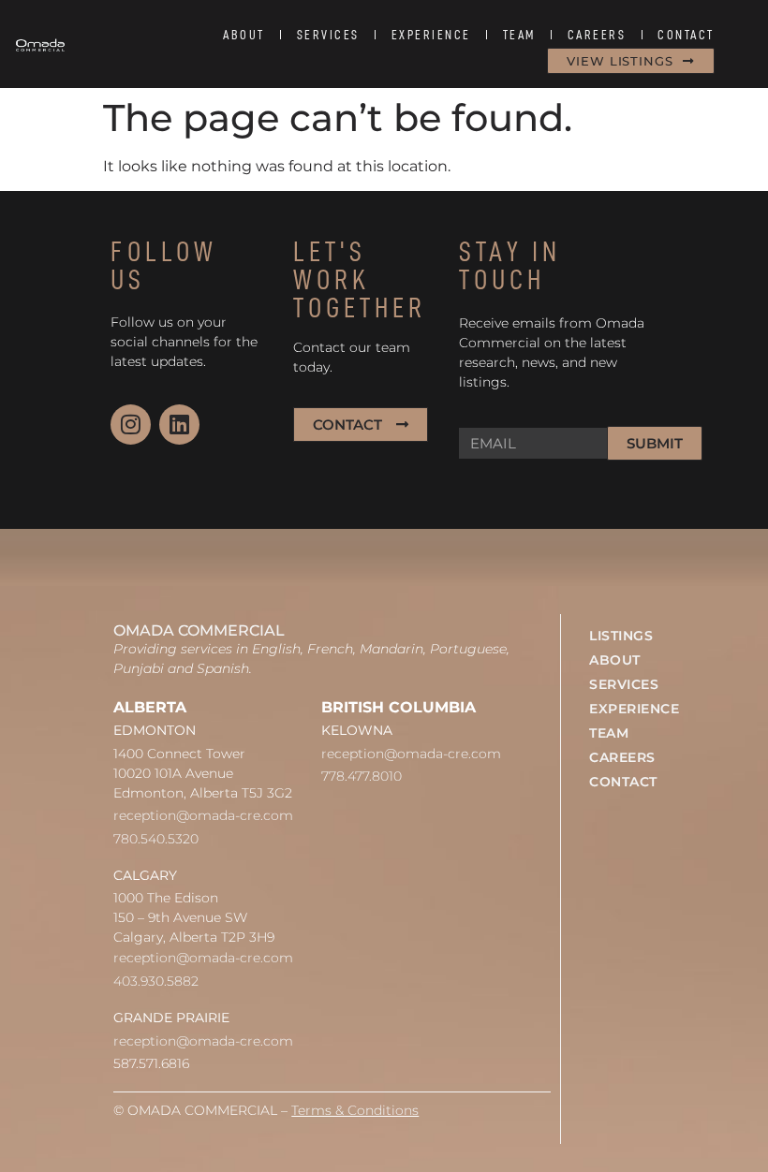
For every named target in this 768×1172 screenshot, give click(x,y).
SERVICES (328, 34)
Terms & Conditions (355, 1110)
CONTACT (686, 34)
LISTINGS (621, 635)
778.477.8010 (361, 776)
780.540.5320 (156, 838)
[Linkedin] (179, 424)
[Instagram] (131, 424)
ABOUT (244, 34)
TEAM (519, 34)
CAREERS (597, 34)
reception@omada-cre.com (203, 815)
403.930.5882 (156, 981)
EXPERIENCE (431, 34)
